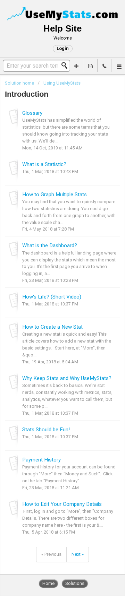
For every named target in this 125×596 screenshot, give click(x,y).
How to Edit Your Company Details (62, 504)
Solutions (74, 583)
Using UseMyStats (62, 83)
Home (48, 583)
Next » (78, 554)
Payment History (41, 460)
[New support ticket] (76, 65)
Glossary (32, 113)
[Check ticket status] (90, 65)
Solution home (20, 83)
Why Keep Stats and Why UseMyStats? (66, 378)
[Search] (66, 65)
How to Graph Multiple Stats (54, 194)
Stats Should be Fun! (46, 429)
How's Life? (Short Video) (51, 297)
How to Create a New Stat (52, 327)
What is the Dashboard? (49, 245)
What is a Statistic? (44, 164)
